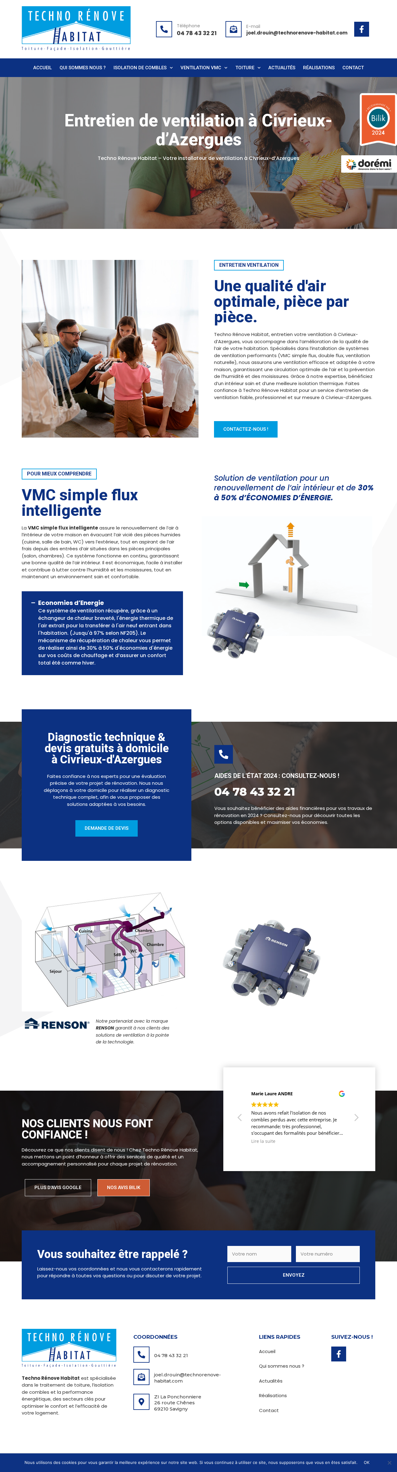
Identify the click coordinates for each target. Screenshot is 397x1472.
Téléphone (188, 26)
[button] (356, 1119)
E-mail (253, 26)
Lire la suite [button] (263, 1141)
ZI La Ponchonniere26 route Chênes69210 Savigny (177, 1403)
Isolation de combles (140, 67)
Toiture (244, 67)
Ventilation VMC (201, 67)
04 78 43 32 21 (171, 1355)
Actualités (281, 67)
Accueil (42, 67)
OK (367, 1462)
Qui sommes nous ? (83, 67)
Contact (353, 67)
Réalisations (319, 67)
